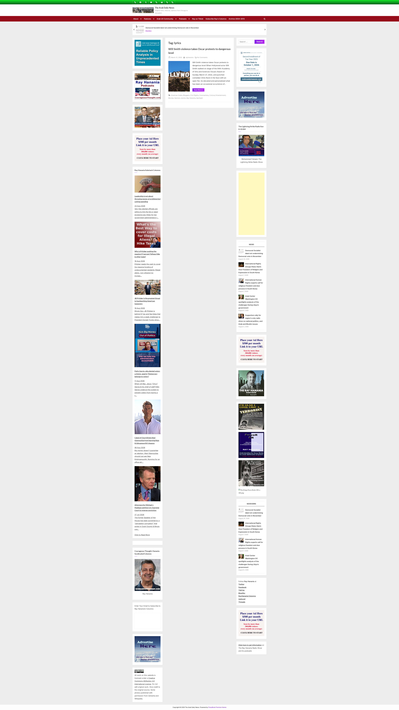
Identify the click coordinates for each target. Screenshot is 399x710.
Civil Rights (194, 95)
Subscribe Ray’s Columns (216, 19)
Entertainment (221, 95)
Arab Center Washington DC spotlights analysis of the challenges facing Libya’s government (248, 302)
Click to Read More (142, 535)
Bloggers (186, 95)
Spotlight (199, 98)
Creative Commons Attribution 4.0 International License (145, 681)
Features (147, 19)
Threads (241, 602)
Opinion (177, 98)
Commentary (204, 95)
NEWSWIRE (251, 504)
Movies (171, 98)
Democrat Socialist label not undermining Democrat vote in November (172, 28)
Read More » (199, 90)
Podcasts (183, 19)
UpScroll (241, 599)
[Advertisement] (251, 204)
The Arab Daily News (164, 7)
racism (183, 98)
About (135, 19)
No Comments (202, 57)
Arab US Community (165, 19)
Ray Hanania (191, 98)
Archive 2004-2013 (237, 19)
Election (148, 31)
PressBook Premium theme (217, 707)
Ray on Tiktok (197, 19)
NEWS (251, 244)
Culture (212, 95)
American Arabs (176, 95)
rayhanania (189, 57)
